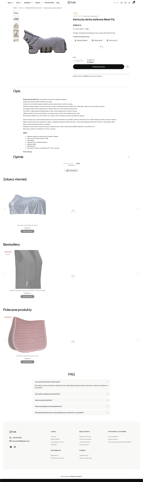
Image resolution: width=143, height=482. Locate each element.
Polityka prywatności (57, 458)
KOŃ (20, 8)
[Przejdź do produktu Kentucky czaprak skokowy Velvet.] (27, 334)
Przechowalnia (84, 445)
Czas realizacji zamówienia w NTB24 (119, 442)
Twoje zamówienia (85, 439)
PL (114, 2)
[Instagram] (14, 447)
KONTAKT (54, 445)
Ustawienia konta (84, 442)
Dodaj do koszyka (98, 67)
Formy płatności (113, 436)
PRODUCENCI (55, 439)
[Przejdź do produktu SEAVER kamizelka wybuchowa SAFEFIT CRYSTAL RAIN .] (27, 269)
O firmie (53, 436)
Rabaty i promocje (85, 436)
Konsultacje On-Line (57, 442)
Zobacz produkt (27, 231)
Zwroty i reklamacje (85, 458)
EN (117, 2)
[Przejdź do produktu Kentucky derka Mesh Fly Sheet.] (27, 204)
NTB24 (15, 8)
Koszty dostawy (113, 439)
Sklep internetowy (71, 476)
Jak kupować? (83, 455)
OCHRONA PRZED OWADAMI (33, 8)
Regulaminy (54, 455)
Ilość (74, 57)
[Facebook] (10, 447)
